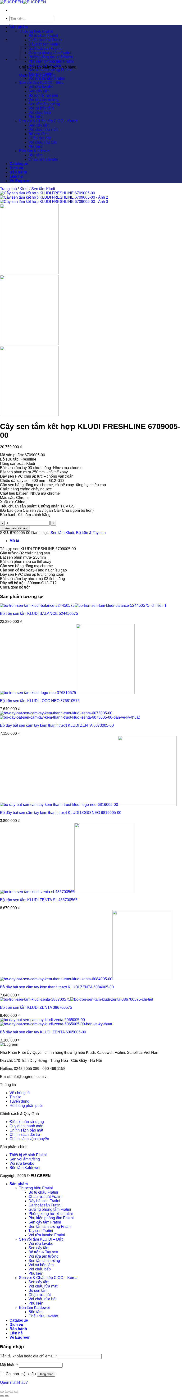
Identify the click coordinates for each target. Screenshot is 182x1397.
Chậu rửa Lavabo (43, 159)
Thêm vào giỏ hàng (15, 528)
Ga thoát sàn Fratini (44, 48)
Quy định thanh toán (26, 1126)
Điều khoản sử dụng (26, 1122)
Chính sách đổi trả (24, 1134)
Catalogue (18, 164)
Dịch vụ (16, 168)
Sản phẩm (18, 27)
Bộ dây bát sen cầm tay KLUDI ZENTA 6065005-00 (43, 1032)
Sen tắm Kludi (43, 189)
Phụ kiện (35, 117)
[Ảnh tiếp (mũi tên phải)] (7, 1396)
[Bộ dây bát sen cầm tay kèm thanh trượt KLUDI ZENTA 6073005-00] (70, 715)
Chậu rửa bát (39, 138)
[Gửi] (11, 24)
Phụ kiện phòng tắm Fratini (51, 61)
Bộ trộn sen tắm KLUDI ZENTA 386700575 (36, 1007)
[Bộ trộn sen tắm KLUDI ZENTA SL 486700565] (66, 892)
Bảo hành (18, 172)
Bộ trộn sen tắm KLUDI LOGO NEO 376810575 (40, 701)
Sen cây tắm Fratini (44, 66)
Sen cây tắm (38, 91)
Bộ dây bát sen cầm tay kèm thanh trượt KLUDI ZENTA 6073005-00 (57, 725)
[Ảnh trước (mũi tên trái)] (2, 1396)
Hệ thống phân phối (26, 1106)
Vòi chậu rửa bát (42, 142)
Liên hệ (16, 176)
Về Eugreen (20, 181)
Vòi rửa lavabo (40, 87)
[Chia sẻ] (11, 1391)
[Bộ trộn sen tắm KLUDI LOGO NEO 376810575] (67, 693)
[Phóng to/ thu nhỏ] (2, 1391)
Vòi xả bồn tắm (41, 108)
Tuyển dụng (19, 1101)
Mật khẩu (9, 1365)
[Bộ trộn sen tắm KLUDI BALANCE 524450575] (83, 605)
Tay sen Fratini (40, 74)
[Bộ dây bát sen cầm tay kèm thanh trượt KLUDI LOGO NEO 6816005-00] (88, 805)
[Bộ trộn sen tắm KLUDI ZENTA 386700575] (76, 999)
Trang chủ (8, 189)
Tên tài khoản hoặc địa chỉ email (28, 1356)
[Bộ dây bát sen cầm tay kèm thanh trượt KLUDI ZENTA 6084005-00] (85, 979)
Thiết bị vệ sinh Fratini (28, 1155)
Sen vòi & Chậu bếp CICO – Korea (48, 121)
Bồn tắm (35, 155)
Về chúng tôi (20, 1093)
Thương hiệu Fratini (36, 31)
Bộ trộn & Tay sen (43, 95)
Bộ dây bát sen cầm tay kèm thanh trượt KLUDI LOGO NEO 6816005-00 (60, 813)
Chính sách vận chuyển (29, 1139)
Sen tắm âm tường (44, 104)
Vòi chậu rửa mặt (42, 130)
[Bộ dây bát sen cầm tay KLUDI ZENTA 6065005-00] (56, 1022)
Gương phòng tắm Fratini (49, 53)
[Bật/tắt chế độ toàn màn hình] (7, 1391)
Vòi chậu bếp (39, 112)
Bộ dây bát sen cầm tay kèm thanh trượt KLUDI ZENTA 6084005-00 (57, 987)
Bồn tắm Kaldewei (34, 151)
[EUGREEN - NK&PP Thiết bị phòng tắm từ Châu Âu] (23, 2)
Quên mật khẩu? (14, 1382)
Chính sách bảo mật (26, 1130)
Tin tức (15, 1097)
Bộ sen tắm (37, 134)
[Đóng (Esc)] (16, 1391)
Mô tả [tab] (14, 541)
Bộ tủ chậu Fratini (43, 36)
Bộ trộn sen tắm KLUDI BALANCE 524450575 (39, 614)
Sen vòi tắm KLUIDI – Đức (41, 83)
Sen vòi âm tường (24, 1159)
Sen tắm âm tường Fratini (50, 70)
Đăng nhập (46, 1374)
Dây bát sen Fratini (44, 44)
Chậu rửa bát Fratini (45, 40)
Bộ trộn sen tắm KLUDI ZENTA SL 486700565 (38, 900)
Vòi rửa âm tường (43, 100)
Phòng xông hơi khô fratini (50, 57)
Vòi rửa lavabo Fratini (46, 78)
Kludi (24, 189)
